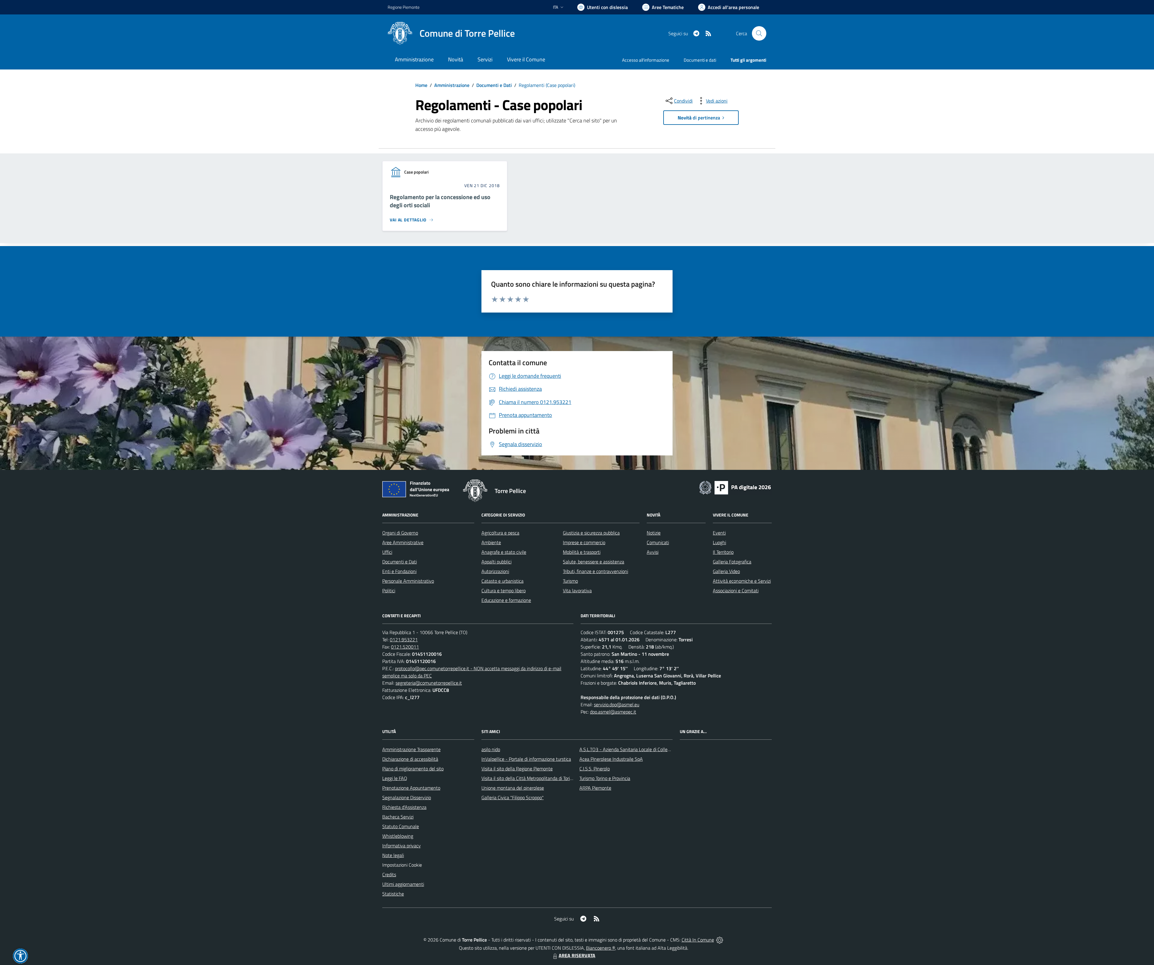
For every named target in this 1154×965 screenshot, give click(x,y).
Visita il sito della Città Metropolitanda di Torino (528, 778)
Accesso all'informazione (645, 60)
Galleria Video (726, 571)
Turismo (570, 580)
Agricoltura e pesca (500, 532)
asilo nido (490, 749)
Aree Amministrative (402, 542)
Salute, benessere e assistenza (593, 561)
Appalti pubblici (496, 561)
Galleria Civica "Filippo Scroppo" (512, 797)
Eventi (719, 532)
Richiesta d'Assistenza (404, 807)
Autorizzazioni (495, 571)
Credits (389, 874)
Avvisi (652, 552)
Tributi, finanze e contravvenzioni (595, 571)
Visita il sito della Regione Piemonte (517, 768)
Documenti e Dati (494, 85)
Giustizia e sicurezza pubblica (591, 532)
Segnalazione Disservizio (406, 797)
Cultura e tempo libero (503, 590)
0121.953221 (404, 639)
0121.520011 (405, 646)
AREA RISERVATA (577, 955)
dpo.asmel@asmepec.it (613, 711)
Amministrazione (451, 85)
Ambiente (491, 542)
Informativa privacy (401, 845)
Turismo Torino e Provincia (604, 778)
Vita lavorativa (577, 590)
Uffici (387, 552)
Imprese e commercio (584, 542)
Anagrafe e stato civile (503, 552)
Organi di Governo (400, 532)
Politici (388, 590)
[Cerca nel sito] (759, 33)
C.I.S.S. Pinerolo (594, 768)
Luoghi (719, 542)
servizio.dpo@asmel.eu (616, 704)
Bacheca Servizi (398, 816)
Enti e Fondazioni (399, 571)
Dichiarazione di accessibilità (410, 759)
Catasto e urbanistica (502, 580)
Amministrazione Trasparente (411, 749)
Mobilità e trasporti (581, 552)
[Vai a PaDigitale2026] (735, 487)
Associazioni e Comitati (736, 590)
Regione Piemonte (404, 7)
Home (421, 85)
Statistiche (393, 893)
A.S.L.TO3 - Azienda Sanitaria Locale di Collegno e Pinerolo (637, 749)
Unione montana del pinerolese (512, 787)
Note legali (393, 855)
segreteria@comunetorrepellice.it (428, 682)
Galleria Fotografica (732, 561)
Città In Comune (698, 939)
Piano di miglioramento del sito (413, 768)
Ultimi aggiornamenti (403, 884)
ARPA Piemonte (595, 787)
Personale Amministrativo (408, 580)
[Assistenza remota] (720, 939)
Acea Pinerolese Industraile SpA (611, 759)
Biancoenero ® (600, 947)
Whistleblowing (397, 836)
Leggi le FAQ (394, 778)
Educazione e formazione (506, 600)
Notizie (654, 532)
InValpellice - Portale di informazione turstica (526, 759)
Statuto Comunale (400, 826)
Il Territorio (723, 552)
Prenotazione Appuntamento (411, 787)
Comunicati (658, 542)
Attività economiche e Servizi (742, 580)
